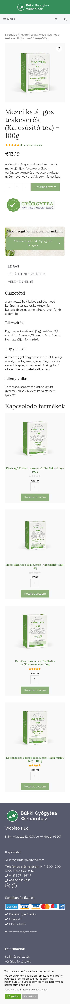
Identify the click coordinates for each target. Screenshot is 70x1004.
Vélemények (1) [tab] (20, 282)
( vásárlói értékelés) (31, 145)
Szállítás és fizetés (17, 956)
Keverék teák (28, 34)
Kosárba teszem (45, 187)
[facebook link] (14, 885)
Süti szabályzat (38, 989)
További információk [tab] (27, 274)
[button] (65, 19)
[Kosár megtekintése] (56, 19)
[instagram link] (7, 885)
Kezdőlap (11, 34)
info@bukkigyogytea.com (26, 860)
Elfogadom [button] (13, 996)
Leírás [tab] (13, 266)
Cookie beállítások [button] (16, 989)
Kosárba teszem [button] (35, 497)
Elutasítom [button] (30, 996)
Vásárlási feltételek (18, 961)
